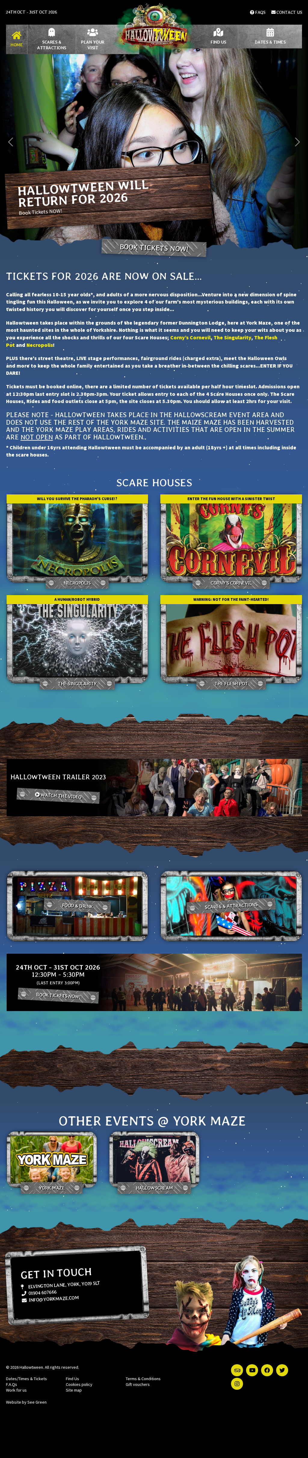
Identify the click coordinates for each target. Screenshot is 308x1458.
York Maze (52, 1188)
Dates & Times (270, 41)
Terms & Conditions (143, 1378)
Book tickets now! (154, 247)
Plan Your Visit (92, 44)
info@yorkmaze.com (53, 1298)
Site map (74, 1390)
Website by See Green (26, 1402)
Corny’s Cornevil (190, 337)
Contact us (289, 12)
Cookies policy (79, 1384)
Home (17, 44)
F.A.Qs (11, 1384)
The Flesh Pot (231, 683)
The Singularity (232, 337)
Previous (10, 142)
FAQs (259, 12)
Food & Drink (77, 905)
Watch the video (60, 796)
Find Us (218, 41)
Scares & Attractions (51, 44)
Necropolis (39, 345)
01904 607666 (42, 1292)
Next (297, 142)
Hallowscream (154, 1188)
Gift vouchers (138, 1384)
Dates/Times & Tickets (26, 1378)
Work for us (16, 1390)
